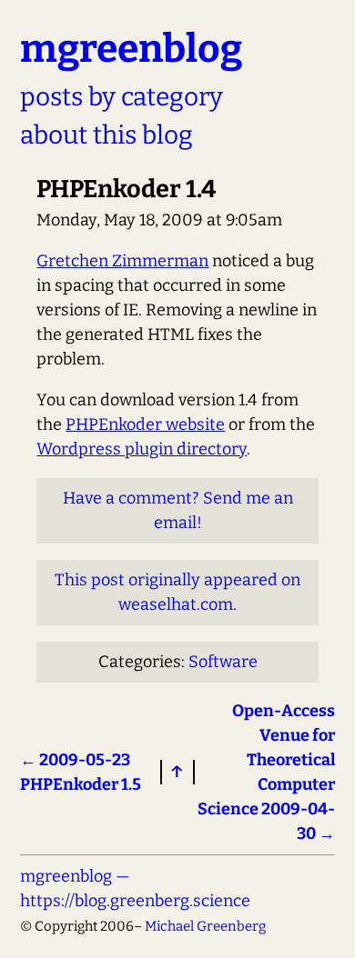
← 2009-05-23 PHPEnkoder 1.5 (80, 772)
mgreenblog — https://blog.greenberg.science (135, 888)
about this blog (106, 135)
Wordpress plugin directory (141, 449)
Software (223, 662)
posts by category (121, 97)
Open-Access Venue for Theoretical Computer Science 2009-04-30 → (266, 772)
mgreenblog (131, 48)
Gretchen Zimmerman (122, 261)
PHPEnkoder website (145, 424)
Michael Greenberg (205, 926)
